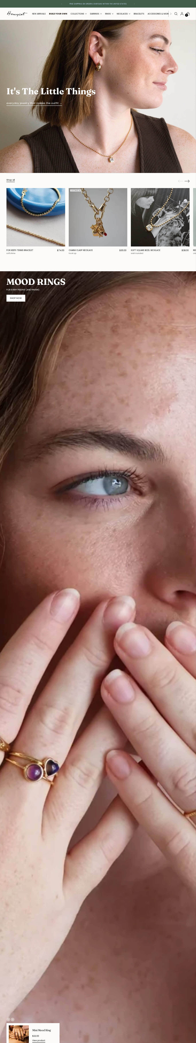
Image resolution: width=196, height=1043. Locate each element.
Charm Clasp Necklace (81, 250)
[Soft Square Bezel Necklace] (160, 217)
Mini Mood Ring (41, 1030)
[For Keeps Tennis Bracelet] (35, 217)
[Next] (134, 4)
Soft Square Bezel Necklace (145, 250)
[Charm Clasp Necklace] (98, 217)
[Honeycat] (17, 13)
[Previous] (62, 4)
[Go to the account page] (182, 14)
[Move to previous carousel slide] (180, 181)
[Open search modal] (176, 14)
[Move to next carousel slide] (187, 181)
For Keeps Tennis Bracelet (19, 250)
